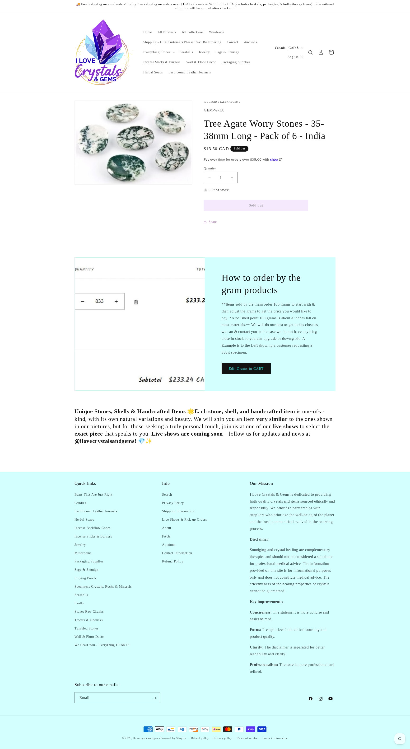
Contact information (275, 737)
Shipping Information (178, 511)
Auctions (168, 544)
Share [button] (213, 222)
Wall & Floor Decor (89, 636)
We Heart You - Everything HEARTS (102, 645)
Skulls (79, 603)
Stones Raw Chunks (89, 611)
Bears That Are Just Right (93, 494)
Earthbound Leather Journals (96, 511)
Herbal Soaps (84, 519)
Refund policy (200, 737)
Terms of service (247, 737)
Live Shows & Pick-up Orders (184, 519)
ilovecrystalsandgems (146, 738)
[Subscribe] (154, 698)
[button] (158, 52)
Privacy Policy (173, 502)
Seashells (81, 594)
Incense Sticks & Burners (93, 536)
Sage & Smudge (86, 569)
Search (167, 494)
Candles (80, 502)
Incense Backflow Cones (92, 528)
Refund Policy (172, 561)
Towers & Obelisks (88, 620)
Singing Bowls (85, 578)
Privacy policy (223, 737)
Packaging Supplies (89, 561)
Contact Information (177, 553)
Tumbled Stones (86, 628)
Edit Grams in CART (246, 368)
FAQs (166, 536)
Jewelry (80, 544)
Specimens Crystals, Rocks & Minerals (103, 586)
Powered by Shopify (173, 738)
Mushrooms (83, 553)
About (166, 528)
